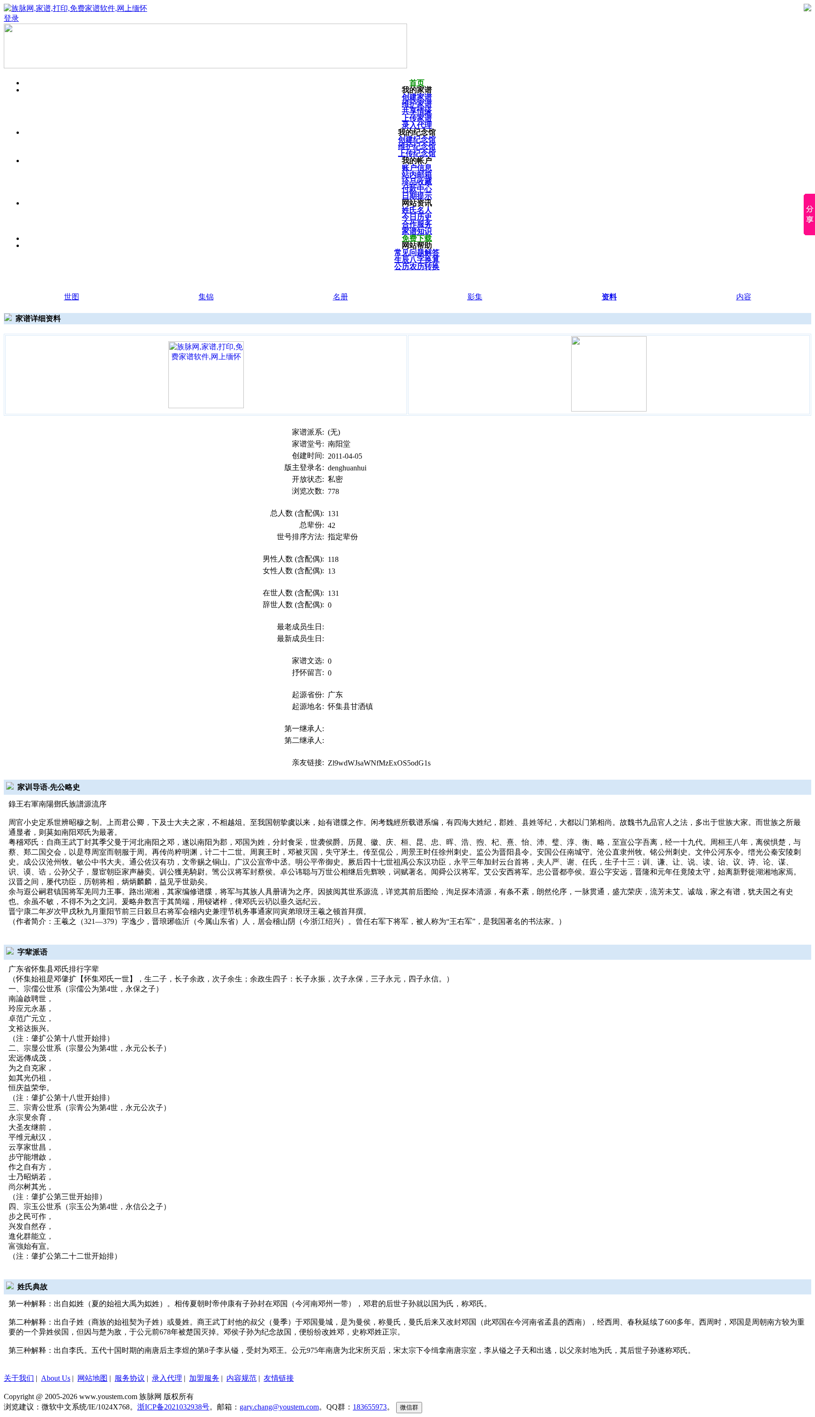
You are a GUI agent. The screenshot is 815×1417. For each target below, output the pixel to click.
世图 (71, 297)
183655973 (370, 1407)
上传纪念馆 (417, 153)
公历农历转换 (417, 267)
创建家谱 (417, 97)
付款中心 (417, 189)
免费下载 (417, 238)
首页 (416, 83)
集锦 (206, 297)
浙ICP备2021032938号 (173, 1407)
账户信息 (417, 168)
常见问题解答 (417, 252)
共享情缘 (417, 111)
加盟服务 (204, 1378)
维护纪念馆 (417, 146)
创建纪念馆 (417, 139)
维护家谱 (417, 104)
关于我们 (19, 1378)
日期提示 (417, 196)
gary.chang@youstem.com (279, 1407)
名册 (340, 297)
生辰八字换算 (417, 259)
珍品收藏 (417, 182)
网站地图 (92, 1378)
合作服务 (417, 224)
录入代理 (417, 125)
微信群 (409, 1407)
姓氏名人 (417, 210)
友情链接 (279, 1378)
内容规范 (241, 1378)
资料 (609, 297)
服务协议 (130, 1378)
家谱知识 (417, 231)
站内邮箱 (417, 175)
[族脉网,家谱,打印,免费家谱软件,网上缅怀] (206, 374)
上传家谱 (417, 118)
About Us (55, 1378)
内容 (743, 297)
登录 (11, 18)
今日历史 (417, 217)
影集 (474, 297)
